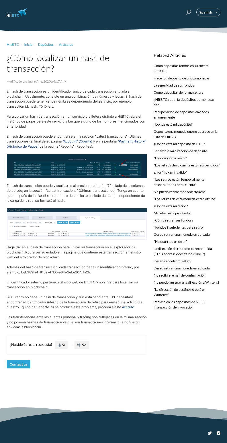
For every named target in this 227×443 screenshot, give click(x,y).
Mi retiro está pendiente (172, 213)
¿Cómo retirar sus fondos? (173, 220)
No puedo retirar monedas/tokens (179, 192)
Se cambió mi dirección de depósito (180, 151)
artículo (128, 307)
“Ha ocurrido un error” (170, 158)
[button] (188, 12)
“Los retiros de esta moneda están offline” (185, 199)
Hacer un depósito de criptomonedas (182, 78)
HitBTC (13, 44)
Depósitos (46, 44)
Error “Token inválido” (170, 172)
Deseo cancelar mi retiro (172, 261)
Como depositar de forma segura (179, 92)
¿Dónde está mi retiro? (171, 206)
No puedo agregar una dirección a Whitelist (186, 282)
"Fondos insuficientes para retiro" (179, 227)
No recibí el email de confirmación (179, 275)
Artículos (66, 44)
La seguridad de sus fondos (174, 85)
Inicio (28, 44)
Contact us (18, 364)
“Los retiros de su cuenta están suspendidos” (187, 165)
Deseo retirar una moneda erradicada (182, 234)
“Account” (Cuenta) (77, 141)
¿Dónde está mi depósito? (173, 124)
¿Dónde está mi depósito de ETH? (179, 144)
